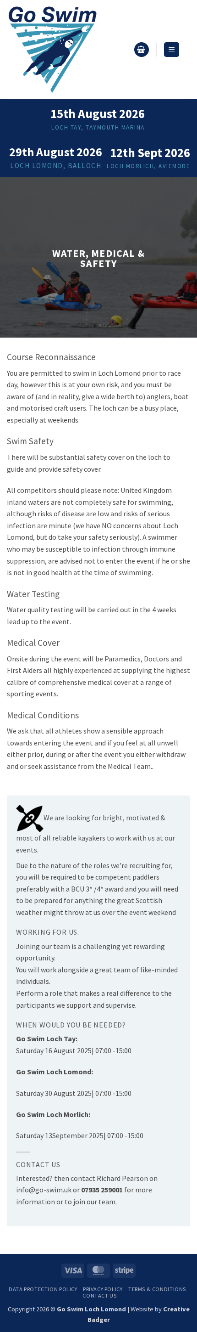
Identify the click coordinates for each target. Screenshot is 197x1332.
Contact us (99, 1295)
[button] (141, 49)
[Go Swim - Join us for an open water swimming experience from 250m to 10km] (66, 49)
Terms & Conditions (157, 1289)
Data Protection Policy (43, 1289)
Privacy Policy (103, 1289)
